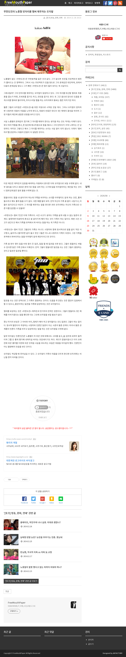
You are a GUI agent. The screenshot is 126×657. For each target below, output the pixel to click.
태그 (70, 3)
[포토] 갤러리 (99, 164)
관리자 (91, 640)
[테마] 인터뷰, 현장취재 (103, 125)
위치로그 (89, 3)
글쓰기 (91, 644)
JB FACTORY (117, 653)
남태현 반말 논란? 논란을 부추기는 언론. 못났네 (41, 537)
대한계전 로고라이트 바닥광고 (20, 460)
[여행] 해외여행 (100, 144)
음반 (97, 113)
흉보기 (95, 176)
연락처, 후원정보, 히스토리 (99, 55)
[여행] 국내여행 (100, 140)
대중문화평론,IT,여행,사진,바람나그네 (21, 606)
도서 (97, 109)
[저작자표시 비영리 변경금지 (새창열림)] (32, 480)
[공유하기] (13, 479)
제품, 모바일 (101, 97)
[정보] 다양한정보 (100, 132)
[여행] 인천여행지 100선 (103, 160)
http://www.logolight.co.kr (17, 457)
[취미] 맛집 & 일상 (101, 168)
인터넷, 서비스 (102, 121)
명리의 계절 (11, 443)
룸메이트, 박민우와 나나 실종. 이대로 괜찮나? (40, 522)
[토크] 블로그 (99, 172)
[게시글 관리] (16, 479)
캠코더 (98, 105)
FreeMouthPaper (16, 602)
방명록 (97, 3)
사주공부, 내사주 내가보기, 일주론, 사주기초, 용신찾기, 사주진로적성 (34, 446)
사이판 (98, 152)
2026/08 (103, 196)
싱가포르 (98, 148)
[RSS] (120, 3)
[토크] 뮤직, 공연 (100, 129)
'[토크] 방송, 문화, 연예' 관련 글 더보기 (21, 581)
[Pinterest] (115, 3)
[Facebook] (105, 3)
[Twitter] (110, 3)
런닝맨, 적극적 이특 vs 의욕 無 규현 (36, 552)
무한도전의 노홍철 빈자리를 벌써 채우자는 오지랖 (28, 11)
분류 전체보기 (97, 85)
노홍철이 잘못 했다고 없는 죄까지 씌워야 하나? (41, 567)
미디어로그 (78, 3)
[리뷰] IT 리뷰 (99, 93)
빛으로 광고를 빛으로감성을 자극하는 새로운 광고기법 (28, 464)
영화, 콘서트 (100, 117)
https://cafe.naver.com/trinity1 (19, 439)
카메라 (98, 101)
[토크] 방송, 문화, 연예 (54, 18)
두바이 (98, 156)
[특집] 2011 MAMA (101, 136)
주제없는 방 (97, 179)
